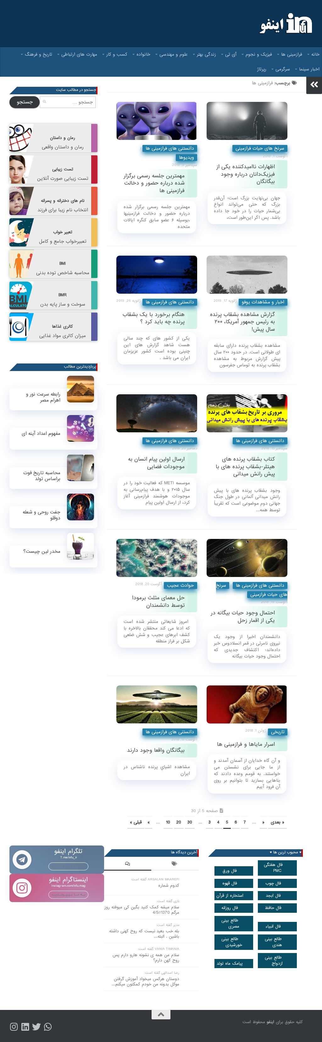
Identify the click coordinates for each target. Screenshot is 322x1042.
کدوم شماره (168, 885)
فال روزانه (229, 908)
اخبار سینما (309, 69)
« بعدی (277, 822)
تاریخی (277, 732)
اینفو (270, 1022)
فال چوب (273, 883)
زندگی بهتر (206, 54)
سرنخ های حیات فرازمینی (260, 148)
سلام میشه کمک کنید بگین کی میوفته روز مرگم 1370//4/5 (141, 910)
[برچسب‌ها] (174, 865)
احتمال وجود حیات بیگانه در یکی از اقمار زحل (243, 616)
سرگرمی (282, 69)
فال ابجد (273, 895)
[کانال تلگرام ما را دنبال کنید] (47, 1027)
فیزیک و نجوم (259, 54)
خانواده (143, 54)
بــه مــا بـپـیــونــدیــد (68, 866)
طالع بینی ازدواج (274, 960)
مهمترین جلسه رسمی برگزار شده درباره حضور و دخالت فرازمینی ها (154, 183)
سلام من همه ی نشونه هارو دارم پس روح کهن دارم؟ (146, 958)
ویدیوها (186, 157)
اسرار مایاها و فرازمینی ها (246, 744)
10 (168, 822)
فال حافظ (273, 908)
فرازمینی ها (291, 54)
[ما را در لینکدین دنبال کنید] (25, 1027)
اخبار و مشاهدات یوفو (263, 302)
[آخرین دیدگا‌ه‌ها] (127, 865)
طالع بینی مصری (230, 923)
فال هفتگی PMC (273, 868)
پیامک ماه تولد (230, 963)
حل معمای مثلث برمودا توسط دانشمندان (158, 601)
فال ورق (230, 870)
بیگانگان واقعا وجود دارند (156, 750)
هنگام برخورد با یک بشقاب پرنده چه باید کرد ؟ (154, 318)
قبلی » (136, 822)
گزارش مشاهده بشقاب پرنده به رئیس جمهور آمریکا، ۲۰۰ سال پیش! (242, 322)
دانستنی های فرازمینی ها (170, 148)
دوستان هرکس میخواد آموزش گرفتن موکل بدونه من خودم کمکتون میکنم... (145, 982)
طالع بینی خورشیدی (231, 942)
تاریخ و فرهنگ (38, 54)
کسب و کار (116, 54)
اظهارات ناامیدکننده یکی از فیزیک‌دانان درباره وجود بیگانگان (245, 174)
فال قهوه (229, 883)
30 (189, 822)
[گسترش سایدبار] (314, 84)
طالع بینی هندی (273, 942)
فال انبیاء (273, 926)
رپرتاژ (261, 69)
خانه (315, 54)
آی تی (230, 54)
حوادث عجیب (180, 585)
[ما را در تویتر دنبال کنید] (36, 1027)
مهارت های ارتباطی (79, 54)
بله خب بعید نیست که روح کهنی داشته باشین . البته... (144, 934)
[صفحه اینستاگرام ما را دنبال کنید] (13, 1027)
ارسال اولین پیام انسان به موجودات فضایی (156, 462)
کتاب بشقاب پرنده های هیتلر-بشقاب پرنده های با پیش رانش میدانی (245, 466)
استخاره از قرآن (229, 895)
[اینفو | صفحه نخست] (285, 24)
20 (178, 822)
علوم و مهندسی (173, 54)
